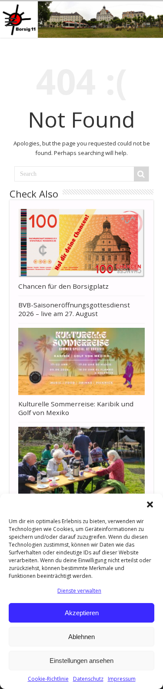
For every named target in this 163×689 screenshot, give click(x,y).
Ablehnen (81, 636)
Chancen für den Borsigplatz (63, 286)
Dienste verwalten (79, 590)
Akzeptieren (82, 612)
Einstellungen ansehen (81, 660)
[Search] (141, 174)
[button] (150, 504)
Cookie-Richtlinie (48, 678)
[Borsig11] (81, 19)
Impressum (122, 678)
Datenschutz (88, 678)
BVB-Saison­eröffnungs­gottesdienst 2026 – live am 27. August (74, 309)
